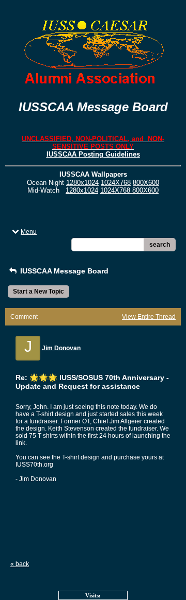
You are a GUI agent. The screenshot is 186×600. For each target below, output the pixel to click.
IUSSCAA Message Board (63, 271)
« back (19, 564)
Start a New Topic (38, 291)
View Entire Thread (149, 316)
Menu (29, 231)
